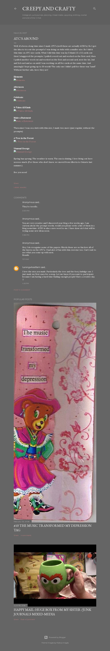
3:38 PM (25, 235)
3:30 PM (25, 211)
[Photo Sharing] (19, 80)
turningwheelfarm (31, 267)
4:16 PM (25, 283)
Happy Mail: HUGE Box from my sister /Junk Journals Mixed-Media (52, 611)
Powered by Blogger (57, 637)
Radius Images (63, 643)
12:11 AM (25, 259)
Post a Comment (22, 290)
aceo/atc (23, 187)
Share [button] (16, 183)
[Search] (94, 8)
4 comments (26, 535)
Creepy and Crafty (48, 8)
